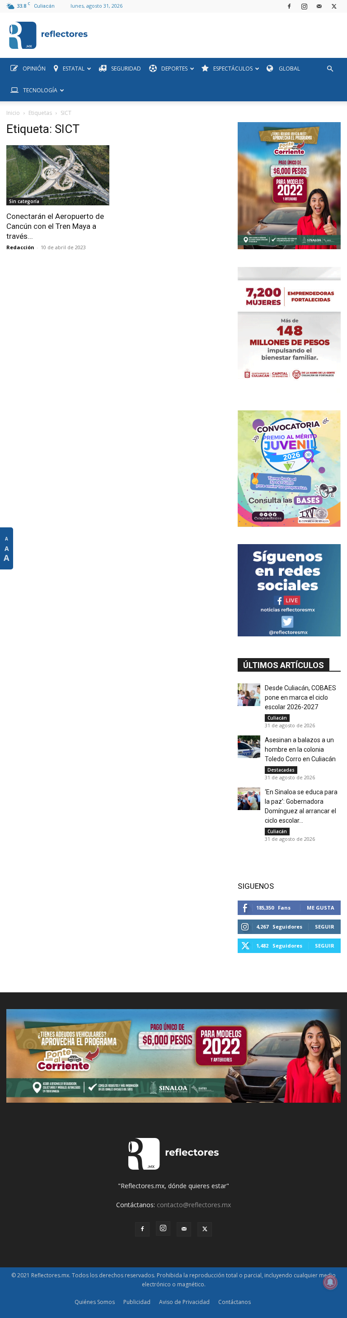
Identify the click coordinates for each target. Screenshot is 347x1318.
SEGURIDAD (126, 68)
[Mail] (319, 6)
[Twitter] (334, 6)
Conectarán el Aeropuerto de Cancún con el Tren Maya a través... (55, 226)
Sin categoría (24, 201)
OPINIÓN (34, 68)
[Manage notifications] (330, 1282)
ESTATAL (73, 68)
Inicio (13, 113)
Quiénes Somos (95, 1302)
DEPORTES (174, 68)
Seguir (324, 926)
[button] (330, 69)
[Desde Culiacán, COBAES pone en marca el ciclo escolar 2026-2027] (249, 694)
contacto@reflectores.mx (194, 1204)
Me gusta (320, 907)
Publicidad (136, 1302)
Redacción (20, 247)
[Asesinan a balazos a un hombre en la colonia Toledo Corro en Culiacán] (249, 746)
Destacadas (281, 770)
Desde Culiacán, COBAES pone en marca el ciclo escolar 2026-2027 (300, 697)
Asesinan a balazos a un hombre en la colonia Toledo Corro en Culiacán (300, 749)
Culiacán (277, 718)
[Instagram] (304, 6)
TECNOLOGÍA (40, 90)
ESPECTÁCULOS (233, 68)
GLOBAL (288, 68)
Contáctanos (234, 1302)
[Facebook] (289, 6)
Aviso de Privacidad (184, 1302)
